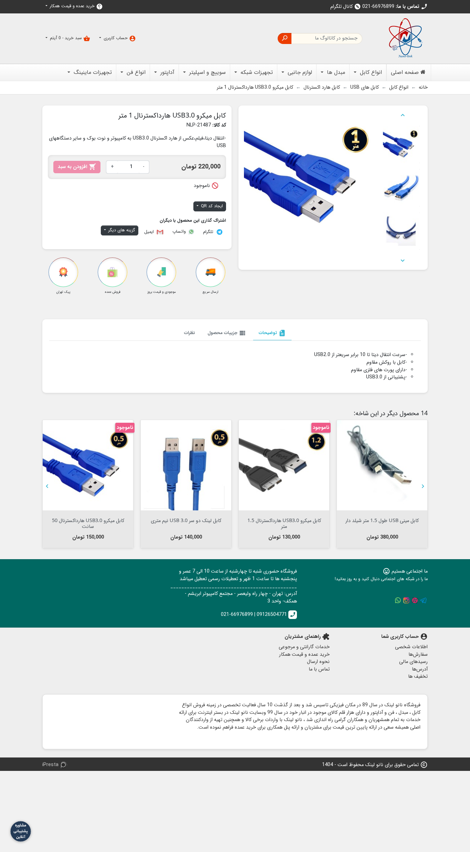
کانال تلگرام (345, 7)
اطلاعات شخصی (411, 647)
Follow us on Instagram (406, 600)
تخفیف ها (418, 677)
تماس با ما (319, 669)
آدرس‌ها (420, 669)
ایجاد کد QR (211, 206)
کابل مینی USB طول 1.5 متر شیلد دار (382, 520)
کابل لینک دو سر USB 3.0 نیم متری (186, 520)
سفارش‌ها (418, 655)
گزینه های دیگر (121, 230)
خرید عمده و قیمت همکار (76, 6)
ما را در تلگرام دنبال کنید (423, 600)
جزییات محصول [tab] (226, 333)
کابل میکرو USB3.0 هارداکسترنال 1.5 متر (284, 523)
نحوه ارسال (318, 662)
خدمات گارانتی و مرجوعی (304, 647)
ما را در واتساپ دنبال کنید (398, 600)
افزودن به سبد (77, 167)
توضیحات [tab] (272, 333)
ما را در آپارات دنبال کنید (415, 600)
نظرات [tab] (189, 332)
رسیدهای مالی (413, 662)
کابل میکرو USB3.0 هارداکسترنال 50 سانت (88, 523)
